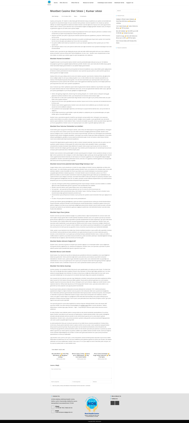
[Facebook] (113, 403)
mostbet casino (84, 305)
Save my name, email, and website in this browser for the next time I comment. (71, 385)
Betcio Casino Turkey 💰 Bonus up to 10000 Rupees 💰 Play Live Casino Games (81, 355)
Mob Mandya (55, 16)
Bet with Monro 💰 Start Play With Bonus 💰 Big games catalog (60, 355)
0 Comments (83, 16)
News (75, 16)
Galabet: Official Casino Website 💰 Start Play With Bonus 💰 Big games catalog (126, 21)
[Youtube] (117, 403)
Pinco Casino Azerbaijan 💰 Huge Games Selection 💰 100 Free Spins (101, 355)
